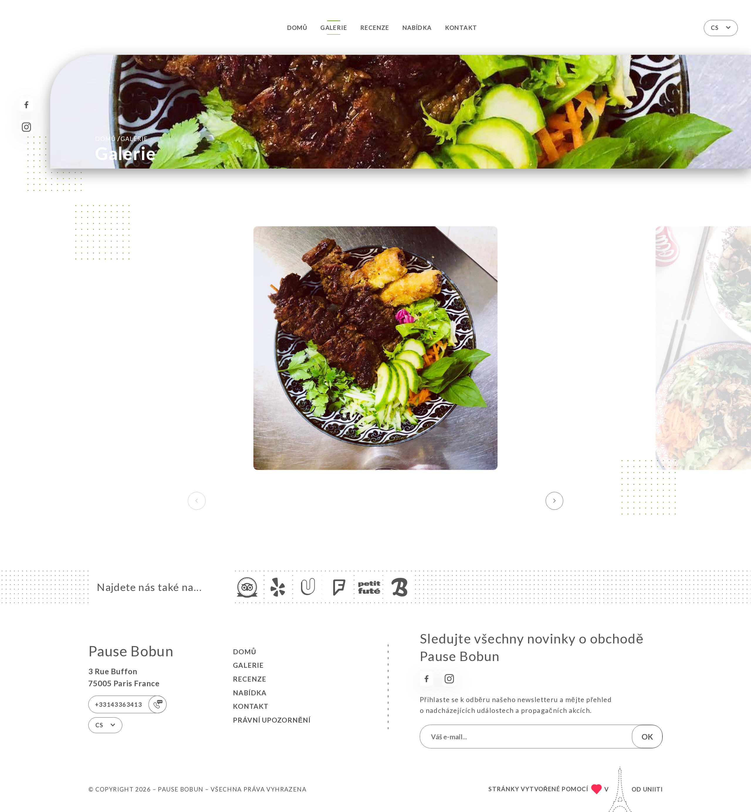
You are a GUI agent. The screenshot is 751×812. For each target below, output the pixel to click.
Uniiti (653, 789)
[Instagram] (26, 127)
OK (647, 736)
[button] (555, 500)
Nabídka (417, 27)
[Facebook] (26, 105)
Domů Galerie (121, 138)
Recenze (374, 27)
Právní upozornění (272, 720)
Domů (297, 27)
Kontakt (461, 27)
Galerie (333, 27)
